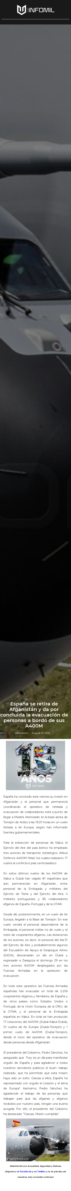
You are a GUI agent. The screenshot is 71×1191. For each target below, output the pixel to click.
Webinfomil (21, 732)
